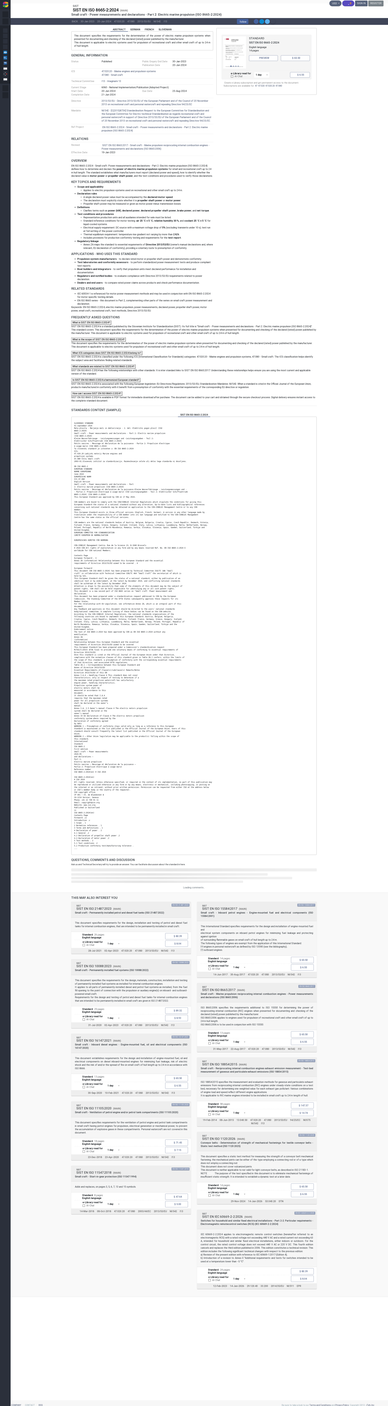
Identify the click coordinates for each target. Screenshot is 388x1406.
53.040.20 (270, 1201)
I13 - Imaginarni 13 (111, 81)
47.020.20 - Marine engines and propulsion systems (129, 71)
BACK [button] (75, 21)
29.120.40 (252, 1285)
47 (256, 86)
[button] (242, 21)
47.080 (131, 21)
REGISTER (375, 3)
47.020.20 (119, 21)
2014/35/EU (277, 1285)
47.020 (261, 86)
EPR (299, 1285)
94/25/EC (295, 1120)
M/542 (157, 21)
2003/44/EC (144, 1211)
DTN (281, 1201)
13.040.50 (242, 1120)
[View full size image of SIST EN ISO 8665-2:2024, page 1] (234, 52)
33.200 (264, 1285)
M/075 (306, 1120)
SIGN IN (361, 3)
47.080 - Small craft (112, 75)
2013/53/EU (144, 21)
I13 (165, 21)
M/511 (290, 1285)
